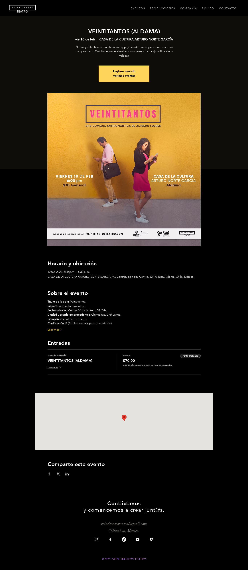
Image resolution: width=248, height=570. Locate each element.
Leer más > (55, 329)
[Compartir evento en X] (58, 474)
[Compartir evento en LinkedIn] (67, 474)
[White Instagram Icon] (96, 539)
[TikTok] (124, 539)
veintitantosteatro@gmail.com (124, 524)
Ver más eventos (124, 75)
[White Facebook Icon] (110, 539)
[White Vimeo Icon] (151, 539)
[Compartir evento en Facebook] (49, 474)
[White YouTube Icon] (137, 539)
